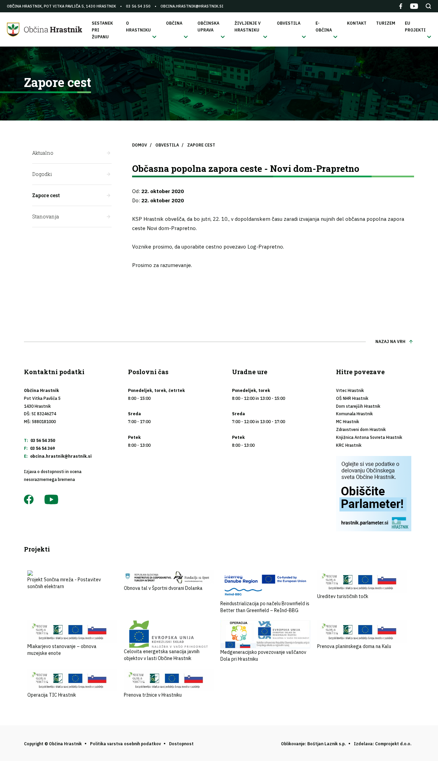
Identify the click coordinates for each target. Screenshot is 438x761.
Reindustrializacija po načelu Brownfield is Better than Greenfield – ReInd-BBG (264, 606)
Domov (139, 145)
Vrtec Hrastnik (350, 390)
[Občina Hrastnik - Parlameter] (375, 493)
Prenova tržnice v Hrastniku (153, 695)
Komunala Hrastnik (354, 413)
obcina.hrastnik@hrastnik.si (191, 6)
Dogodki (42, 174)
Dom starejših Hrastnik (358, 406)
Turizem (385, 23)
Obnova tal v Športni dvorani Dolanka (163, 588)
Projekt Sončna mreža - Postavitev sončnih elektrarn (64, 582)
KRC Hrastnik (348, 445)
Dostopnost (181, 743)
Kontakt (356, 23)
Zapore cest (46, 195)
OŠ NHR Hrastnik (352, 398)
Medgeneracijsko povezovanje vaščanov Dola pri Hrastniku (263, 655)
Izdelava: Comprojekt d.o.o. (382, 743)
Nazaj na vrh (390, 341)
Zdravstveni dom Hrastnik (361, 429)
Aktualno (42, 153)
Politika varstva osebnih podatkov (125, 743)
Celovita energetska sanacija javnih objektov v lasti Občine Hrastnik (161, 654)
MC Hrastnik (347, 421)
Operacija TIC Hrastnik (51, 695)
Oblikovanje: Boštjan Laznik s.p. (313, 743)
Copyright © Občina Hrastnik (53, 743)
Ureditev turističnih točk (342, 596)
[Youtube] (414, 6)
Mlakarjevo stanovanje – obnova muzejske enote (61, 649)
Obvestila (167, 145)
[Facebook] (400, 6)
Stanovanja (45, 216)
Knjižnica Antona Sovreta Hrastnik (369, 437)
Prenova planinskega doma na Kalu (354, 646)
